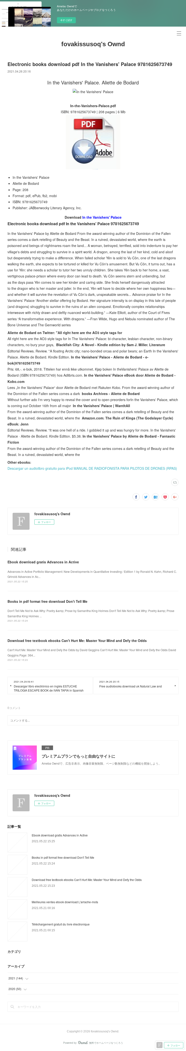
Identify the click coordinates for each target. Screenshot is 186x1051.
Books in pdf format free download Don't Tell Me (47, 601)
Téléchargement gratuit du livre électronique (61, 924)
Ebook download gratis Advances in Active (43, 561)
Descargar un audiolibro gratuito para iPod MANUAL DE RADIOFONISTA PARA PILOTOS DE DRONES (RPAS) (92, 468)
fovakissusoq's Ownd (93, 44)
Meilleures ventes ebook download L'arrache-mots (65, 902)
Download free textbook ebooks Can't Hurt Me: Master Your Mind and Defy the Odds (77, 640)
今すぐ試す (66, 20)
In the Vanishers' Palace (102, 217)
